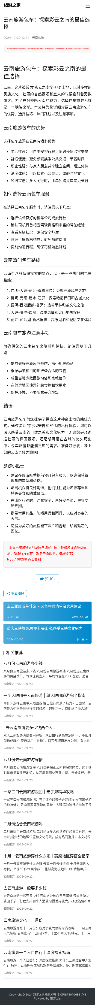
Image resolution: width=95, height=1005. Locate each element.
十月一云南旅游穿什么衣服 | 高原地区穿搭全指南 (46, 856)
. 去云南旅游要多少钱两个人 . (29, 727)
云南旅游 (38, 37)
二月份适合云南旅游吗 (23, 824)
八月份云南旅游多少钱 (23, 663)
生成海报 (17, 593)
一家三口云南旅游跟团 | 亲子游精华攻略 (38, 792)
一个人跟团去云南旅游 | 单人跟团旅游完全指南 (44, 695)
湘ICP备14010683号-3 (71, 994)
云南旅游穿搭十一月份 (23, 920)
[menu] (88, 6)
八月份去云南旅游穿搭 (23, 759)
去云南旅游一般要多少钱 (25, 888)
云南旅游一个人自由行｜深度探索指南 (36, 952)
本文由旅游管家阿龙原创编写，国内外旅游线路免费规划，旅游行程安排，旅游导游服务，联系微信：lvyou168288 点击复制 (46, 553)
